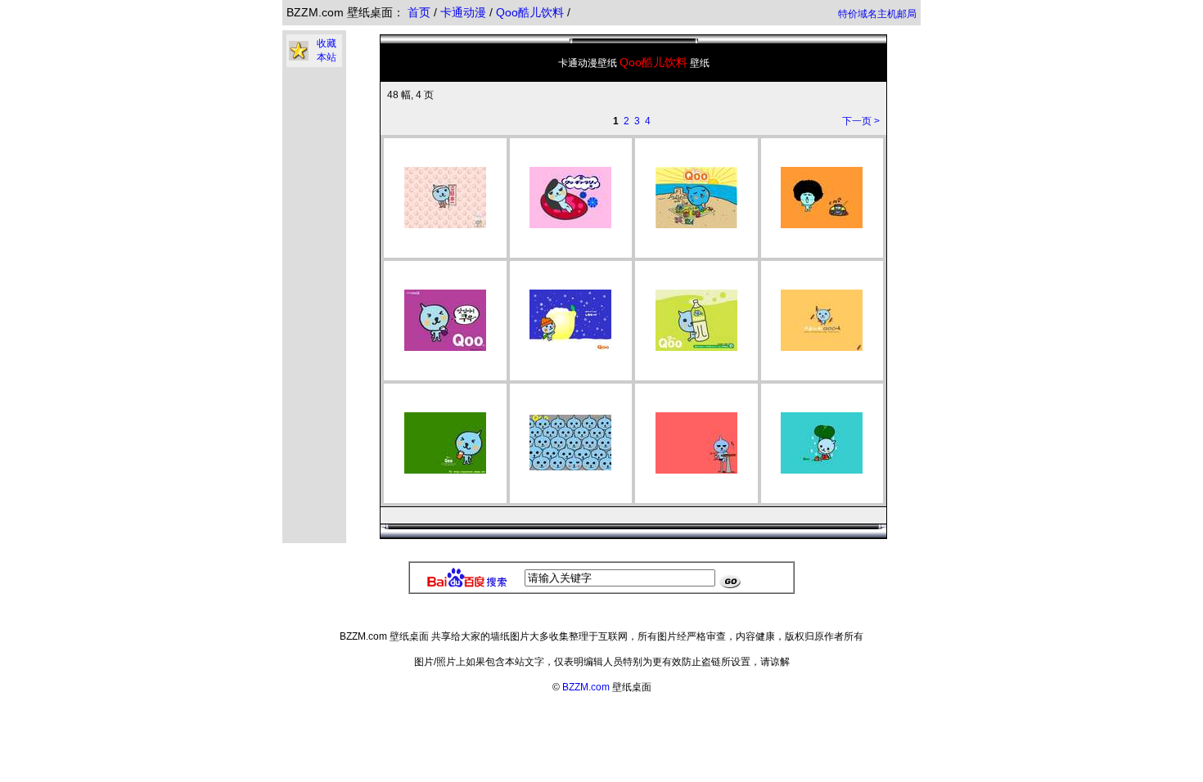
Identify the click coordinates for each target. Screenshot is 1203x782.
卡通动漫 (464, 12)
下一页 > (861, 121)
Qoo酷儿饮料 (531, 12)
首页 (419, 12)
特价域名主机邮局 (877, 14)
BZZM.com (586, 687)
